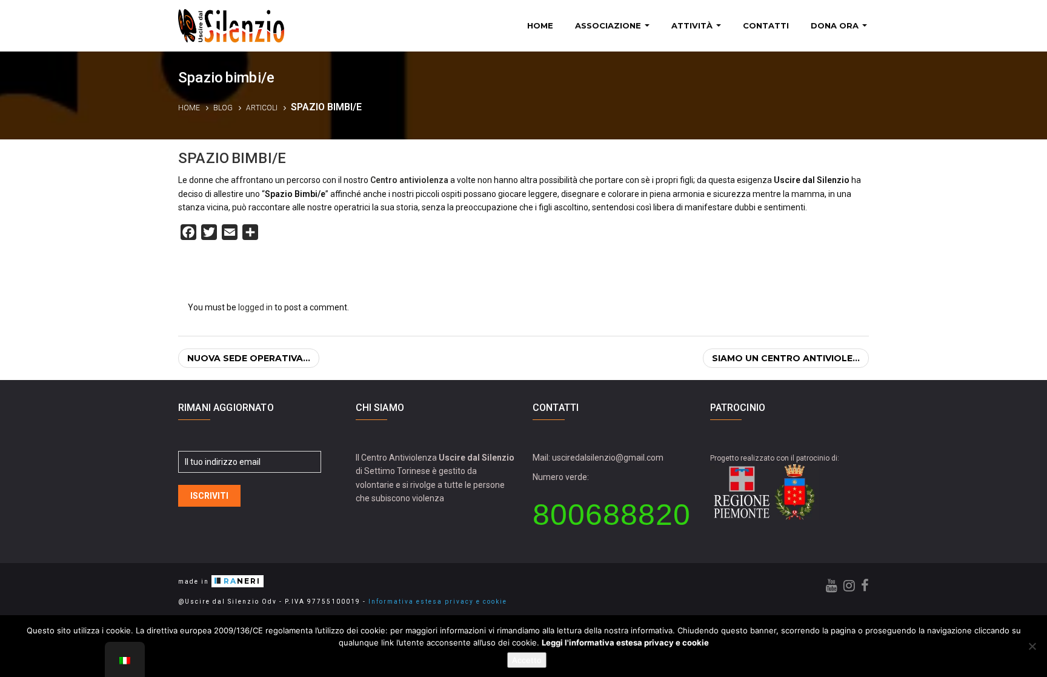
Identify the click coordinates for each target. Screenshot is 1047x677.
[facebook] (865, 585)
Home (540, 25)
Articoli (262, 108)
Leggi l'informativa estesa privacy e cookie (625, 642)
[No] (1032, 646)
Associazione (609, 25)
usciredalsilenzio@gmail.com (607, 457)
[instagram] (849, 585)
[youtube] (831, 585)
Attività (693, 25)
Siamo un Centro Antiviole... (786, 358)
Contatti (766, 25)
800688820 (612, 515)
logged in (255, 307)
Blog (223, 108)
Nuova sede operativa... (248, 358)
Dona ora (836, 25)
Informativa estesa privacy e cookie (437, 601)
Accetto (527, 660)
